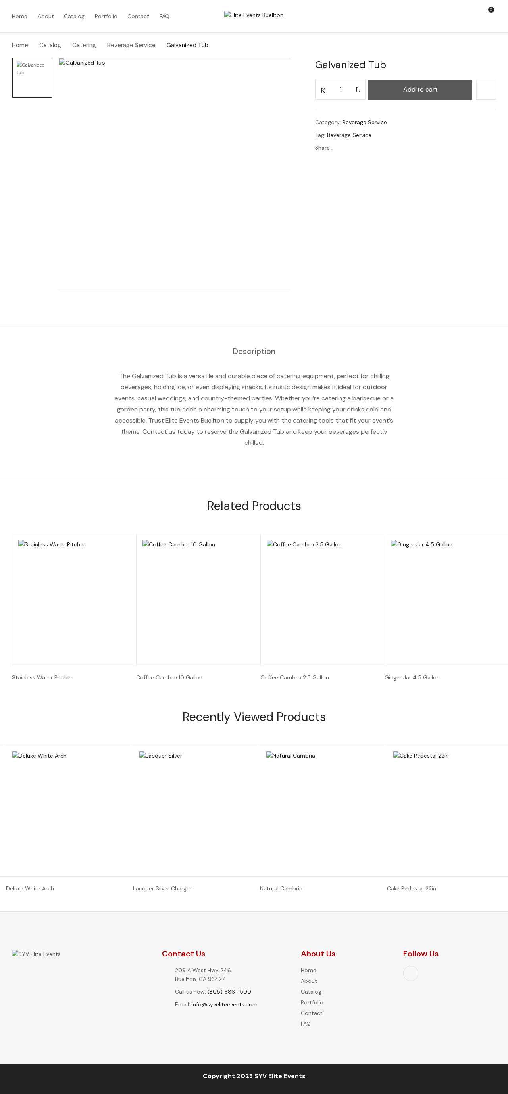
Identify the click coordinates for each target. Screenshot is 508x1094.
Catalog (50, 45)
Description (254, 351)
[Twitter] (355, 147)
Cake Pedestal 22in (411, 888)
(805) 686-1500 (229, 991)
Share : (324, 147)
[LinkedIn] (367, 147)
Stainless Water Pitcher (42, 677)
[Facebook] (343, 147)
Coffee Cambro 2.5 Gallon (294, 677)
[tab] (254, 352)
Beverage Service (131, 45)
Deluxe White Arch (30, 888)
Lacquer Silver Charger (162, 888)
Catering (84, 45)
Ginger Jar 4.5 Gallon (412, 677)
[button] (491, 16)
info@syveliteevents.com (225, 1004)
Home (20, 45)
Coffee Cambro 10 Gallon (169, 677)
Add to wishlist (486, 90)
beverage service (349, 134)
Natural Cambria (281, 888)
